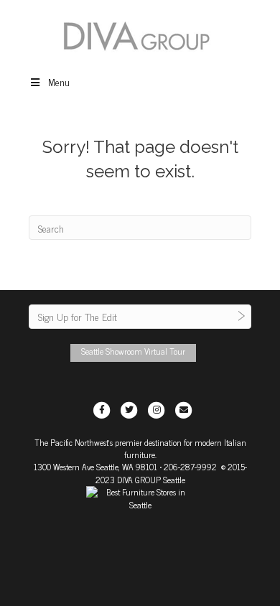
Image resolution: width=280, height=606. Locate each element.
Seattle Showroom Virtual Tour (133, 351)
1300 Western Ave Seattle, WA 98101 (95, 467)
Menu (59, 81)
